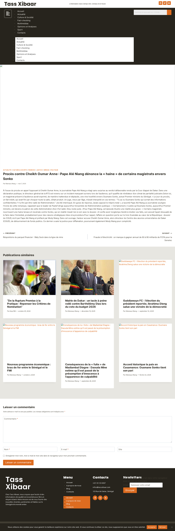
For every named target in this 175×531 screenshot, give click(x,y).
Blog (68, 488)
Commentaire (11, 419)
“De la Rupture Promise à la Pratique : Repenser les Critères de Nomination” (28, 303)
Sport (19, 57)
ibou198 (13, 311)
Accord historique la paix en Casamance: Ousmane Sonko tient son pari (144, 367)
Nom (7, 449)
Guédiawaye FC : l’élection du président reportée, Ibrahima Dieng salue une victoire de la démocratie (145, 303)
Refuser (162, 527)
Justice (40, 170)
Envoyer (130, 490)
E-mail (65, 449)
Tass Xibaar (20, 4)
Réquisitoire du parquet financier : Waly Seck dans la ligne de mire (33, 235)
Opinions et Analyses (27, 26)
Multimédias (22, 51)
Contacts (21, 32)
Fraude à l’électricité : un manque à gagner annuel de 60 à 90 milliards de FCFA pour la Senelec (133, 236)
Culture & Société (25, 45)
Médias (46, 170)
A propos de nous (73, 485)
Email (126, 485)
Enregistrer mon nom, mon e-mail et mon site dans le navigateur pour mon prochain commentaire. (46, 456)
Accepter (152, 527)
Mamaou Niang (11, 184)
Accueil (20, 39)
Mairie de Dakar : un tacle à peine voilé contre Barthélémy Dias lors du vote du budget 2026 (86, 303)
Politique (54, 170)
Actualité (20, 42)
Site (120, 449)
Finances (31, 170)
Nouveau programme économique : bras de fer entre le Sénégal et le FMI (29, 367)
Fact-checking (23, 48)
